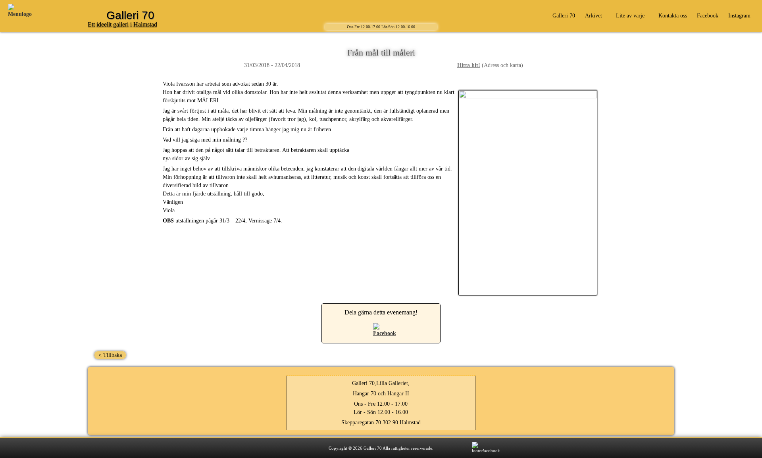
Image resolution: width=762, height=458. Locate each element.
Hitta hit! (468, 65)
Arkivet (593, 16)
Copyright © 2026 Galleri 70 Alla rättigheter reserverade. (381, 448)
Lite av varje (630, 16)
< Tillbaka (110, 355)
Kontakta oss (672, 16)
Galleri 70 (563, 16)
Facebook (707, 16)
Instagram (739, 16)
